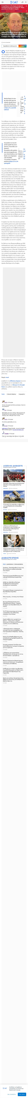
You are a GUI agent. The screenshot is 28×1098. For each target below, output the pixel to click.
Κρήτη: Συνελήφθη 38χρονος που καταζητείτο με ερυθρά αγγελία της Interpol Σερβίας (13, 638)
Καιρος (22, 2)
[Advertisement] (14, 453)
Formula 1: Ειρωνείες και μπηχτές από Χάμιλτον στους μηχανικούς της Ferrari (13, 485)
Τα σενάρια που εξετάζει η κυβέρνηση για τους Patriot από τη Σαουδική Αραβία (13, 506)
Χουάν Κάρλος (12, 394)
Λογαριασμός (26, 2)
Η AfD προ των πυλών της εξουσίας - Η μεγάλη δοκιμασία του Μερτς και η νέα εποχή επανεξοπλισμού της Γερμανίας (13, 671)
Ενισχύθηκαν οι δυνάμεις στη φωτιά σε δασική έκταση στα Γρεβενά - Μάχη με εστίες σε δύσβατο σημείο (12, 7)
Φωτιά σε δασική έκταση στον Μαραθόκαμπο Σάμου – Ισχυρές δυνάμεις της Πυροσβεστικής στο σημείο (12, 604)
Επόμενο (26, 11)
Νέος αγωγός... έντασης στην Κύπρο (13, 596)
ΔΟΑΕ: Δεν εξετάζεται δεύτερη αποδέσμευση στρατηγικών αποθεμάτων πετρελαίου (11, 584)
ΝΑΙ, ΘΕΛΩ (22, 1094)
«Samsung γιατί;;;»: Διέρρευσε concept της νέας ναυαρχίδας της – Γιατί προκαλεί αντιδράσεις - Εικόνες (13, 630)
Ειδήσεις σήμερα (15, 381)
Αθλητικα (5, 488)
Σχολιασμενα (18, 564)
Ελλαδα (5, 509)
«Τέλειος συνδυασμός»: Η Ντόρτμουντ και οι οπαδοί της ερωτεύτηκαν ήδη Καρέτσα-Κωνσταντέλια (11, 528)
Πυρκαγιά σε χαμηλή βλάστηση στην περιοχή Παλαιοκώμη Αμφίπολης (13, 576)
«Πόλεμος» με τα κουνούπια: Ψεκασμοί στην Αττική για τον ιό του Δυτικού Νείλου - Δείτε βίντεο (13, 654)
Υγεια (4, 553)
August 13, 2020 (25, 105)
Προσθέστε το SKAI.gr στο (13, 46)
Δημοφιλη (10, 564)
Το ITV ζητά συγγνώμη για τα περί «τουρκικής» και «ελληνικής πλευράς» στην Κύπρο (12, 613)
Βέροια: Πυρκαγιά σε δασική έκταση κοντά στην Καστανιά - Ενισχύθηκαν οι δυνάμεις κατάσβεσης (13, 662)
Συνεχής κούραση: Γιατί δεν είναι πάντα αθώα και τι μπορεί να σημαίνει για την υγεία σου (13, 646)
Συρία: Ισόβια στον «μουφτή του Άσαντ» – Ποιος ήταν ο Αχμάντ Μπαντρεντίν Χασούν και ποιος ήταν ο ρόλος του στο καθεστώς (13, 621)
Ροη (4, 564)
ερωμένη (22, 394)
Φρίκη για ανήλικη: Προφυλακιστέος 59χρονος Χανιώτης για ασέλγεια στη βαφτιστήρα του (13, 680)
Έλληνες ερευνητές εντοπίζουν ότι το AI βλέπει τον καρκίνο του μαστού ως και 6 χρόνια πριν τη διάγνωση (13, 550)
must (7, 377)
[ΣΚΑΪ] (14, 2)
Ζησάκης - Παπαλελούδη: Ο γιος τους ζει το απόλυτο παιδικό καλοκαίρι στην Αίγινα (13, 569)
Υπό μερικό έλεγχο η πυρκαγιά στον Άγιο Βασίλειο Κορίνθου (13, 591)
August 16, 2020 (24, 154)
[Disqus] (14, 418)
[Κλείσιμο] (26, 6)
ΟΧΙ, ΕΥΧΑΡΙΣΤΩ (12, 1094)
